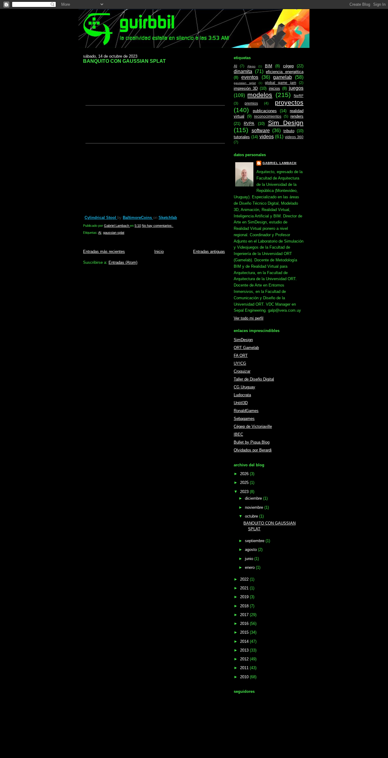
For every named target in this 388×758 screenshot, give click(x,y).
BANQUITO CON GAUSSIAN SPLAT (124, 61)
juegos (296, 88)
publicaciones (265, 111)
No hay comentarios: (157, 225)
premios (251, 103)
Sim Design (285, 122)
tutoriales (242, 137)
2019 (245, 597)
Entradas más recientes (104, 251)
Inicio (159, 251)
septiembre (255, 540)
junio (249, 558)
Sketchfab (168, 217)
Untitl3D (241, 403)
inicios (274, 88)
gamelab (282, 77)
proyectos (289, 102)
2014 (245, 641)
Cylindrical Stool (101, 217)
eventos (249, 77)
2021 (245, 588)
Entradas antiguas (209, 251)
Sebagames (244, 418)
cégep (288, 66)
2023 (245, 491)
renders (296, 116)
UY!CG (240, 363)
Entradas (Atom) (123, 262)
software (261, 130)
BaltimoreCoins (138, 217)
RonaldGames (246, 410)
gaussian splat (113, 232)
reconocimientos (267, 116)
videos (266, 136)
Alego (251, 66)
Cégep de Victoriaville (253, 426)
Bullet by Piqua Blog (251, 442)
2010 (245, 677)
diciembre (254, 498)
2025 (245, 482)
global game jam (280, 83)
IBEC (238, 434)
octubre (252, 516)
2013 (245, 650)
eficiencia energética (284, 71)
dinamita (243, 71)
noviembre (254, 507)
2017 (245, 614)
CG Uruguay (244, 387)
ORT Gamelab (246, 347)
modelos (259, 94)
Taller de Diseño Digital (254, 379)
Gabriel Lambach (279, 163)
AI (99, 232)
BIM (268, 66)
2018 (245, 606)
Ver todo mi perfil (248, 318)
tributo (288, 131)
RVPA (249, 123)
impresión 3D (246, 88)
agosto (251, 549)
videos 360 (294, 137)
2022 (245, 579)
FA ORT (241, 355)
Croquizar (242, 371)
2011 (245, 668)
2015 (245, 632)
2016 (245, 623)
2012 (245, 659)
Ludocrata (242, 395)
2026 (245, 473)
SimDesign (243, 339)
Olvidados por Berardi (253, 450)
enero (250, 567)
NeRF (298, 96)
